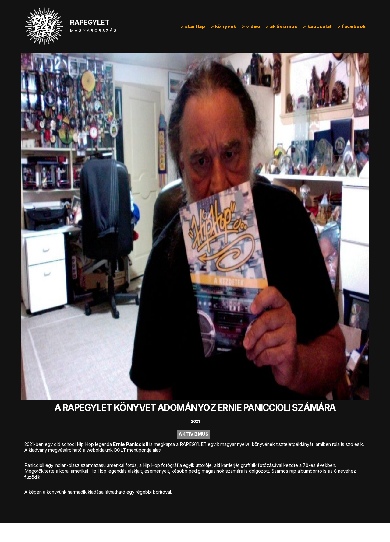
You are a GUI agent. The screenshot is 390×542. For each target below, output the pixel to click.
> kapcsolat (317, 26)
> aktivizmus (281, 26)
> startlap (193, 26)
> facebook (352, 26)
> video (251, 26)
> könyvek (223, 26)
